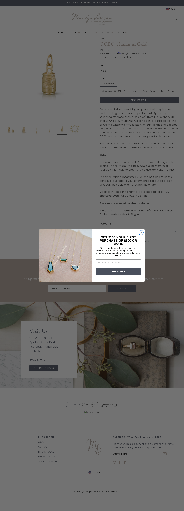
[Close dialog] (141, 232)
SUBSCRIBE (118, 271)
